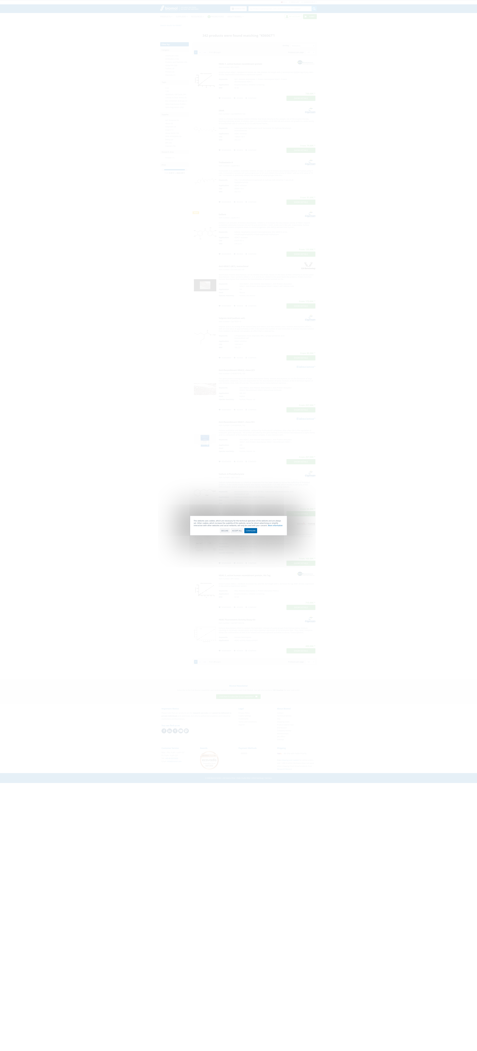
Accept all (237, 530)
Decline (224, 530)
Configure (251, 530)
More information (275, 525)
